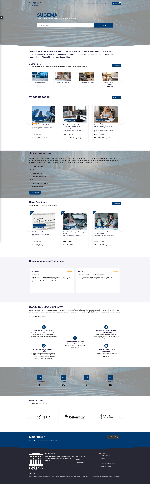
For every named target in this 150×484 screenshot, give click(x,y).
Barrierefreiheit (81, 456)
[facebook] (30, 473)
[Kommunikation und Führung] (110, 76)
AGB (78, 459)
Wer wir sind (99, 3)
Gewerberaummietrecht (40, 82)
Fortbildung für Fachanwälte (107, 463)
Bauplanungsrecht (105, 455)
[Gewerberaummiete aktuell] (43, 115)
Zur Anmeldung (113, 437)
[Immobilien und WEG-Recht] (86, 76)
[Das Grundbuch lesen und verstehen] (43, 222)
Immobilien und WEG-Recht (86, 82)
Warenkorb (117, 3)
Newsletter (107, 3)
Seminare (71, 3)
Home (65, 3)
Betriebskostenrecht (105, 461)
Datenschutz (80, 462)
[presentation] (29, 80)
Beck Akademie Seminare (83, 465)
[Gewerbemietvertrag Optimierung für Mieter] (75, 222)
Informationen (89, 3)
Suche (103, 25)
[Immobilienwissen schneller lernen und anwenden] (106, 222)
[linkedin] (34, 473)
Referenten (80, 3)
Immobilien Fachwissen (63, 82)
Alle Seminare (116, 65)
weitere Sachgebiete (105, 466)
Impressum (80, 454)
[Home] (35, 4)
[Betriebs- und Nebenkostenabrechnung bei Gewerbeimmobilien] (106, 115)
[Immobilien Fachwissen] (63, 76)
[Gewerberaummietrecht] (40, 76)
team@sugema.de (64, 458)
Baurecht (102, 458)
